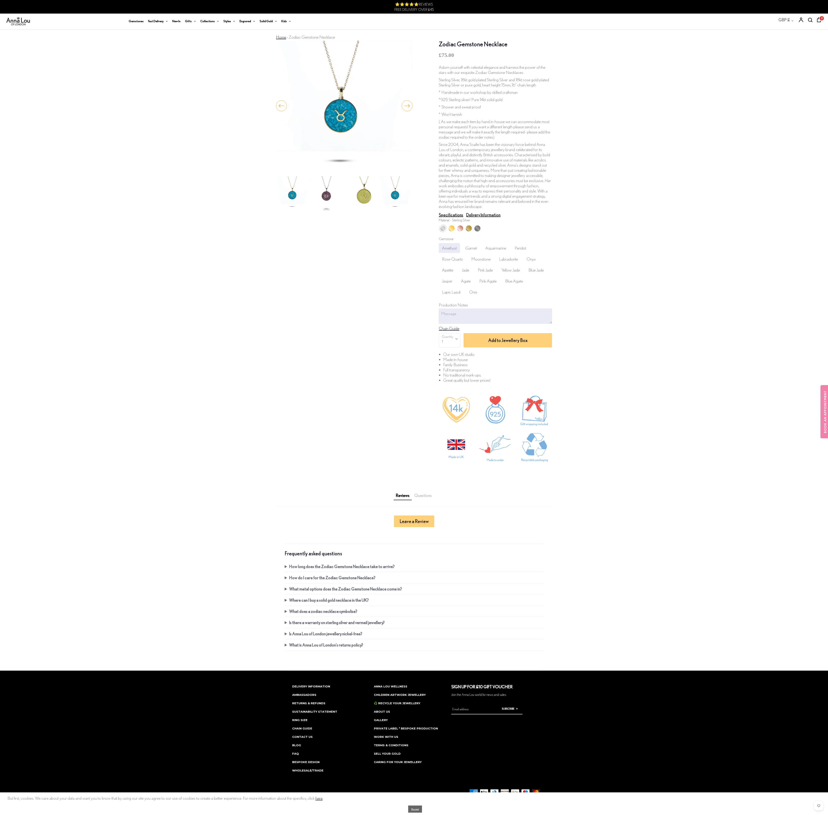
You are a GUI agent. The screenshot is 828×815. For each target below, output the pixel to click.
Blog (296, 745)
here (319, 798)
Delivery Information (483, 214)
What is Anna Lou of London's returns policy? (326, 644)
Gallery (381, 720)
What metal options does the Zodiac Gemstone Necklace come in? (345, 588)
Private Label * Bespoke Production (406, 728)
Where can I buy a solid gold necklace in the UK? (329, 600)
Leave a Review (414, 521)
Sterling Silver (443, 228)
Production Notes (453, 304)
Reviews (402, 495)
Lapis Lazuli (451, 291)
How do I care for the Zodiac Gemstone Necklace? (332, 577)
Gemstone (446, 239)
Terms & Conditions (391, 745)
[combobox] (449, 340)
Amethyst (449, 247)
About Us (382, 711)
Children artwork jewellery (400, 694)
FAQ (295, 753)
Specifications (451, 214)
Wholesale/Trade (307, 770)
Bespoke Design (306, 762)
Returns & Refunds (308, 703)
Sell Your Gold (387, 753)
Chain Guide (449, 328)
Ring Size (299, 720)
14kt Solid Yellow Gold (469, 228)
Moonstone (481, 258)
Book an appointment (825, 411)
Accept (415, 809)
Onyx (531, 258)
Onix (473, 291)
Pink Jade (485, 269)
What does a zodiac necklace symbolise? (323, 611)
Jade (465, 269)
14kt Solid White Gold (477, 228)
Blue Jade (536, 269)
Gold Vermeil (451, 228)
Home (281, 36)
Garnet (471, 247)
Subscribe (508, 708)
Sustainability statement (314, 711)
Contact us (302, 736)
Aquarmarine (495, 247)
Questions (423, 495)
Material (454, 220)
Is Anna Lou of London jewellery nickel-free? (325, 633)
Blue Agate (514, 280)
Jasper (447, 280)
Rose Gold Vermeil (460, 228)
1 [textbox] (442, 341)
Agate (466, 280)
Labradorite (508, 258)
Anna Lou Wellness (390, 686)
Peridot (520, 247)
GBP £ (784, 19)
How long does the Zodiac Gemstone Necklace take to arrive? (342, 566)
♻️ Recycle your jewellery (397, 703)
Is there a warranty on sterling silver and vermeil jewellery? (337, 622)
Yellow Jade (510, 269)
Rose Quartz (452, 258)
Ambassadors (304, 694)
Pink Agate (488, 280)
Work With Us (386, 736)
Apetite (447, 269)
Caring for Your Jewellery (398, 762)
